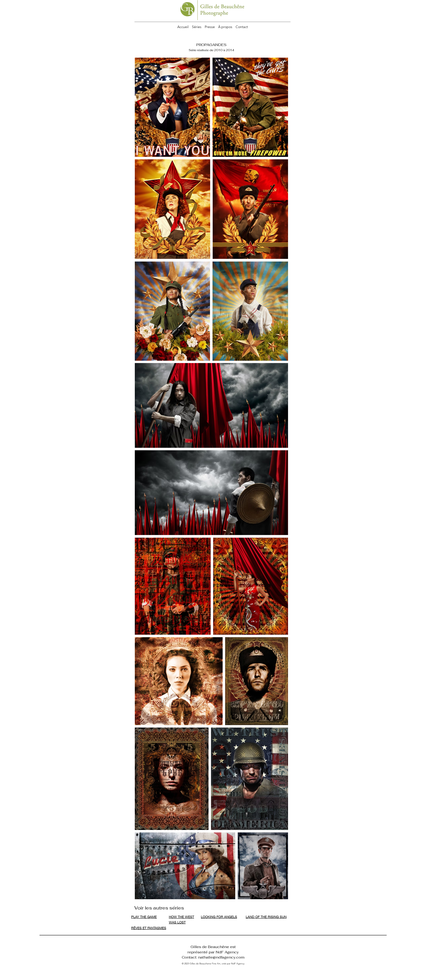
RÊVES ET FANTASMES (148, 928)
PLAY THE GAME (144, 917)
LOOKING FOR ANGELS (219, 917)
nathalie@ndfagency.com (221, 957)
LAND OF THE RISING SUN (266, 917)
